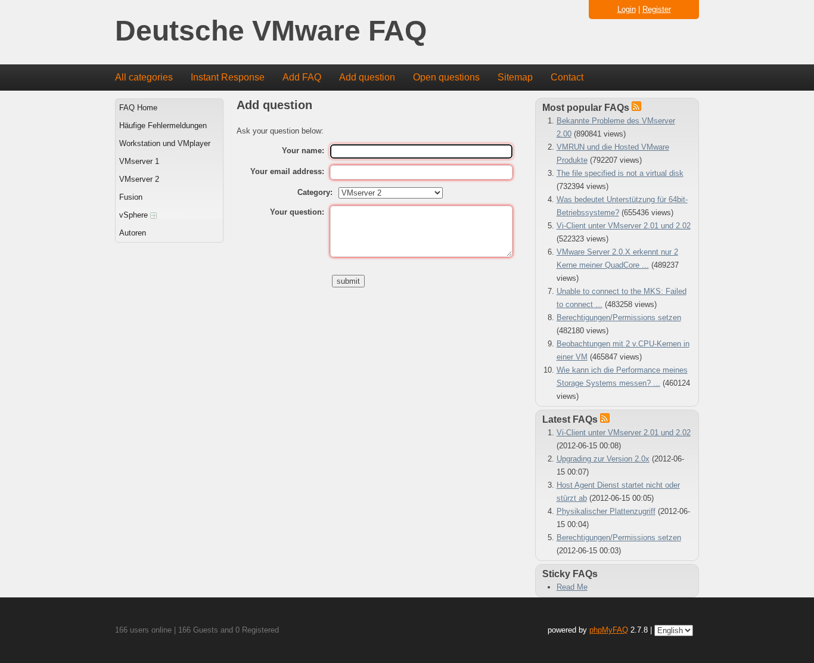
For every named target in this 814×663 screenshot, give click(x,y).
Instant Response (228, 77)
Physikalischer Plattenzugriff (606, 511)
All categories (144, 77)
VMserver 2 (139, 179)
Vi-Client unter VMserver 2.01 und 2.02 (624, 225)
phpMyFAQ (608, 629)
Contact (567, 77)
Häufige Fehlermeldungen (163, 125)
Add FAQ (301, 77)
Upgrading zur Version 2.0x (603, 458)
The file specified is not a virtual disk (620, 173)
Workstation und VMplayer (164, 143)
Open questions (446, 77)
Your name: (303, 150)
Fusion (130, 197)
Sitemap (515, 77)
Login (626, 9)
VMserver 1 (139, 161)
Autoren (132, 232)
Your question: (297, 211)
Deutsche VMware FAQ (271, 31)
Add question (367, 77)
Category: (315, 192)
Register (656, 9)
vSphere (134, 214)
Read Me (572, 587)
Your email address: (287, 171)
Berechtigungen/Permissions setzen (619, 317)
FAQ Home (138, 107)
